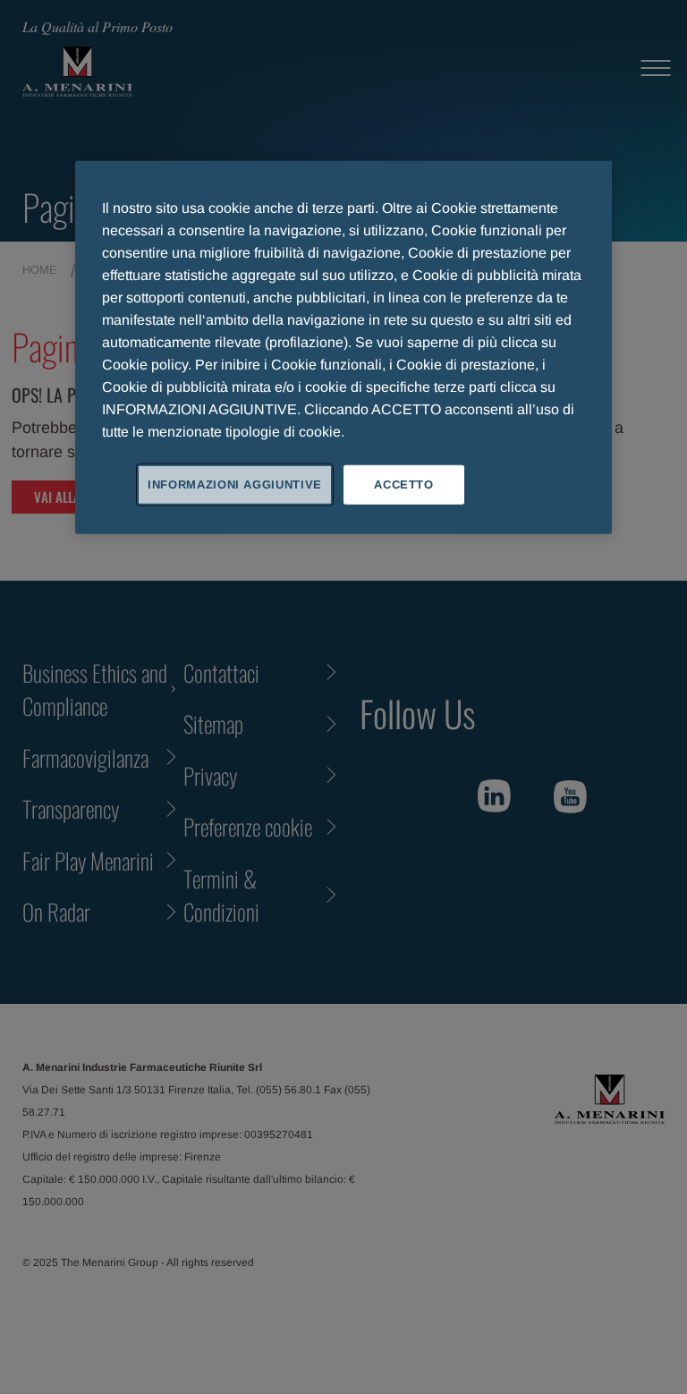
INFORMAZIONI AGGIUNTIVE (235, 483)
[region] (343, 346)
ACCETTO (404, 483)
